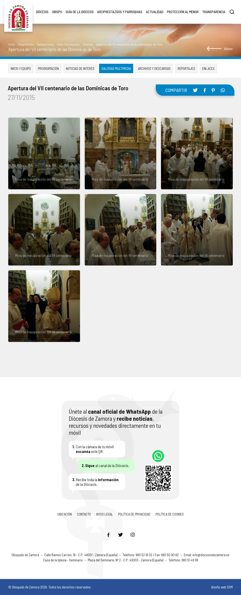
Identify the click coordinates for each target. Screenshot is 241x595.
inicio (11, 44)
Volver (228, 48)
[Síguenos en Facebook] (108, 534)
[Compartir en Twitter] (195, 90)
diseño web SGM (222, 587)
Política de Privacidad (134, 514)
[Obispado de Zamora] (18, 12)
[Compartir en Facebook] (205, 90)
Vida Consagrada (68, 44)
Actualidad (154, 12)
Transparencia (213, 12)
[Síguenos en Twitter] (120, 534)
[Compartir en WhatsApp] (223, 90)
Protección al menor (183, 12)
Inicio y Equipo (21, 68)
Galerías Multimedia (116, 68)
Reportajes (186, 68)
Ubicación (64, 514)
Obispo (57, 12)
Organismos (26, 44)
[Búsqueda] (232, 11)
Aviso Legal (104, 514)
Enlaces (208, 68)
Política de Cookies (170, 514)
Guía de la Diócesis (80, 12)
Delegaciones (45, 44)
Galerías (88, 44)
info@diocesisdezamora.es (211, 555)
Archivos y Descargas (154, 68)
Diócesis (42, 12)
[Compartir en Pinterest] (213, 90)
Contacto (84, 514)
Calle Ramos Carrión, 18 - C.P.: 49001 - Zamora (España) (81, 555)
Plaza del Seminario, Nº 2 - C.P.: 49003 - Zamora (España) (126, 560)
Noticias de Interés (80, 68)
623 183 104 (158, 456)
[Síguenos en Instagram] (132, 534)
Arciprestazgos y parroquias (119, 12)
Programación (48, 68)
